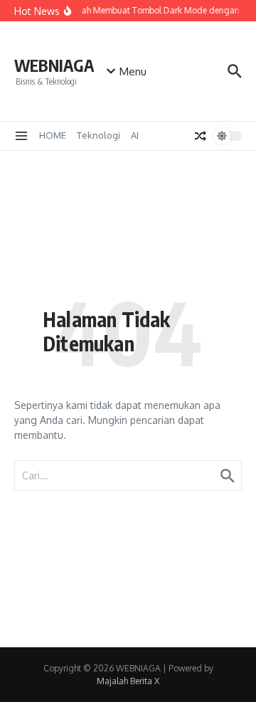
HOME (52, 135)
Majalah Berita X (128, 681)
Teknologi (98, 135)
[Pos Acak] (200, 136)
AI (135, 135)
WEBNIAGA (54, 65)
